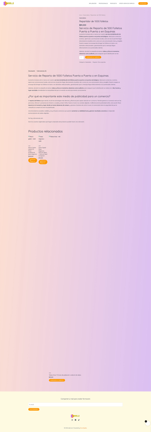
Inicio (80, 15)
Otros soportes (102, 62)
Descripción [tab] (31, 71)
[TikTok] (79, 420)
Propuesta (113, 3)
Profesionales (103, 3)
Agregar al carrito (93, 57)
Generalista (86, 15)
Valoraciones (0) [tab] (41, 71)
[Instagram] (72, 420)
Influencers (92, 3)
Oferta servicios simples (126, 3)
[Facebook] (75, 420)
